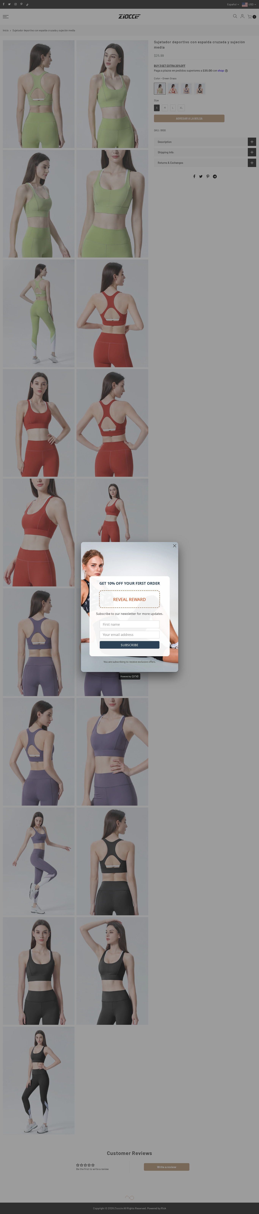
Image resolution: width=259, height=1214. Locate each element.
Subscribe (129, 645)
